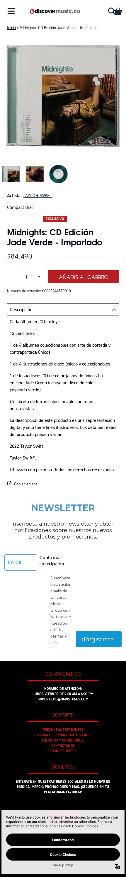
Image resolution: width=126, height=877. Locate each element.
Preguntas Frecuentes (63, 729)
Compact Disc (20, 207)
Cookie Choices (63, 751)
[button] (63, 484)
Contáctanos (63, 745)
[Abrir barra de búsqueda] (111, 11)
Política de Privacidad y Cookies (63, 735)
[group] (11, 174)
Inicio (11, 28)
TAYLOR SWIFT (37, 195)
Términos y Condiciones (63, 740)
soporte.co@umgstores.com (63, 699)
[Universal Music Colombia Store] (54, 11)
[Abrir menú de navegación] (11, 11)
